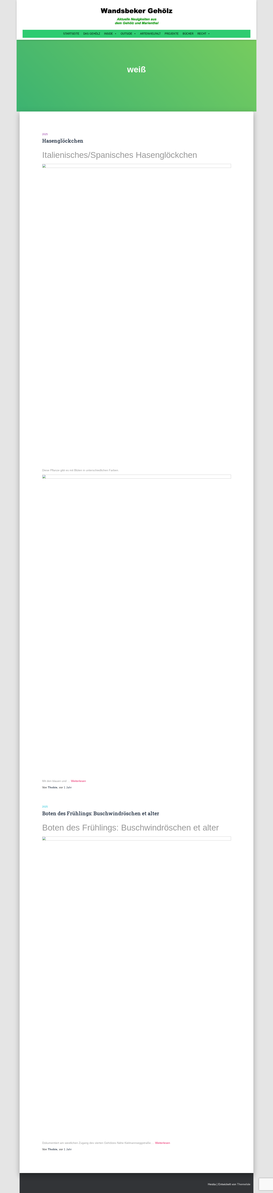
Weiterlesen (78, 781)
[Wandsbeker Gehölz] (136, 16)
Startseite (71, 33)
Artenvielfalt (150, 33)
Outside (126, 33)
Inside (108, 33)
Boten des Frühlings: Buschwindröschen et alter (100, 813)
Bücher (188, 33)
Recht (201, 33)
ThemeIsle (243, 1184)
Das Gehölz (91, 33)
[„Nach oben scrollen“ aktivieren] (265, 1185)
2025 (45, 134)
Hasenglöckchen (62, 140)
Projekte (172, 33)
